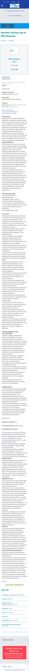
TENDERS (13, 1)
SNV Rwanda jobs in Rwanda (9, 113)
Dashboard (3, 40)
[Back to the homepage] (14, 6)
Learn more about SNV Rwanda (10, 111)
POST (4, 1)
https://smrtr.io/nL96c (14, 440)
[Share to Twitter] (14, 69)
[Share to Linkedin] (12, 69)
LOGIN (7, 26)
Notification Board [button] (8, 640)
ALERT (8, 1)
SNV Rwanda (14, 59)
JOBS (18, 1)
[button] (14, 10)
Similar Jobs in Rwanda (8, 110)
